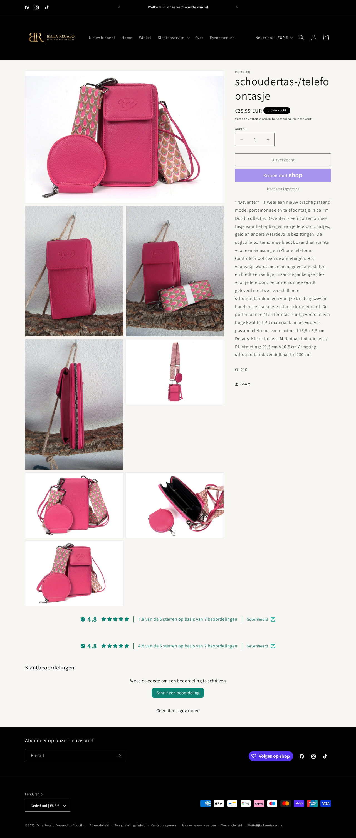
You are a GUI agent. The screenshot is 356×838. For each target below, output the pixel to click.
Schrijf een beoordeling (177, 693)
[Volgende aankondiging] (237, 7)
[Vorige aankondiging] (119, 7)
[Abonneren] (119, 755)
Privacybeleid (99, 825)
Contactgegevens (164, 825)
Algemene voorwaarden (199, 825)
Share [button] (246, 383)
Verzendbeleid (231, 825)
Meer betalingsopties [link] (283, 189)
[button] (173, 37)
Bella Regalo (45, 825)
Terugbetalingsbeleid (130, 825)
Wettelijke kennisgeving (265, 825)
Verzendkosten (246, 119)
